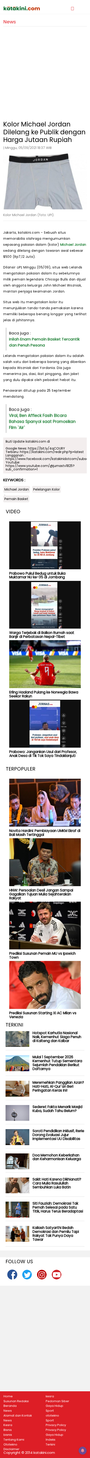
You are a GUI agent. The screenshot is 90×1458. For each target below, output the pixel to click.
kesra (50, 1396)
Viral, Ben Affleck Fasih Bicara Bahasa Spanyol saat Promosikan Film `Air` (42, 421)
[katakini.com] (24, 8)
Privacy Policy (56, 1425)
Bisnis (7, 1430)
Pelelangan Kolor (46, 489)
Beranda (10, 1406)
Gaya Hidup (54, 1406)
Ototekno (10, 1444)
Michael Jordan (73, 244)
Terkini (50, 1444)
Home (8, 1396)
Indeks (50, 1439)
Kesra (7, 1425)
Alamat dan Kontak (17, 1415)
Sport (50, 1410)
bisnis (7, 1434)
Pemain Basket (16, 499)
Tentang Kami (13, 1439)
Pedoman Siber (57, 1401)
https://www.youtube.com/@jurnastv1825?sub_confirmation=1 (40, 467)
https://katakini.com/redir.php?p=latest (52, 452)
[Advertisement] (45, 71)
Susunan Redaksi (16, 1401)
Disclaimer (11, 1449)
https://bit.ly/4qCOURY (46, 448)
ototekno (52, 1415)
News (7, 1410)
